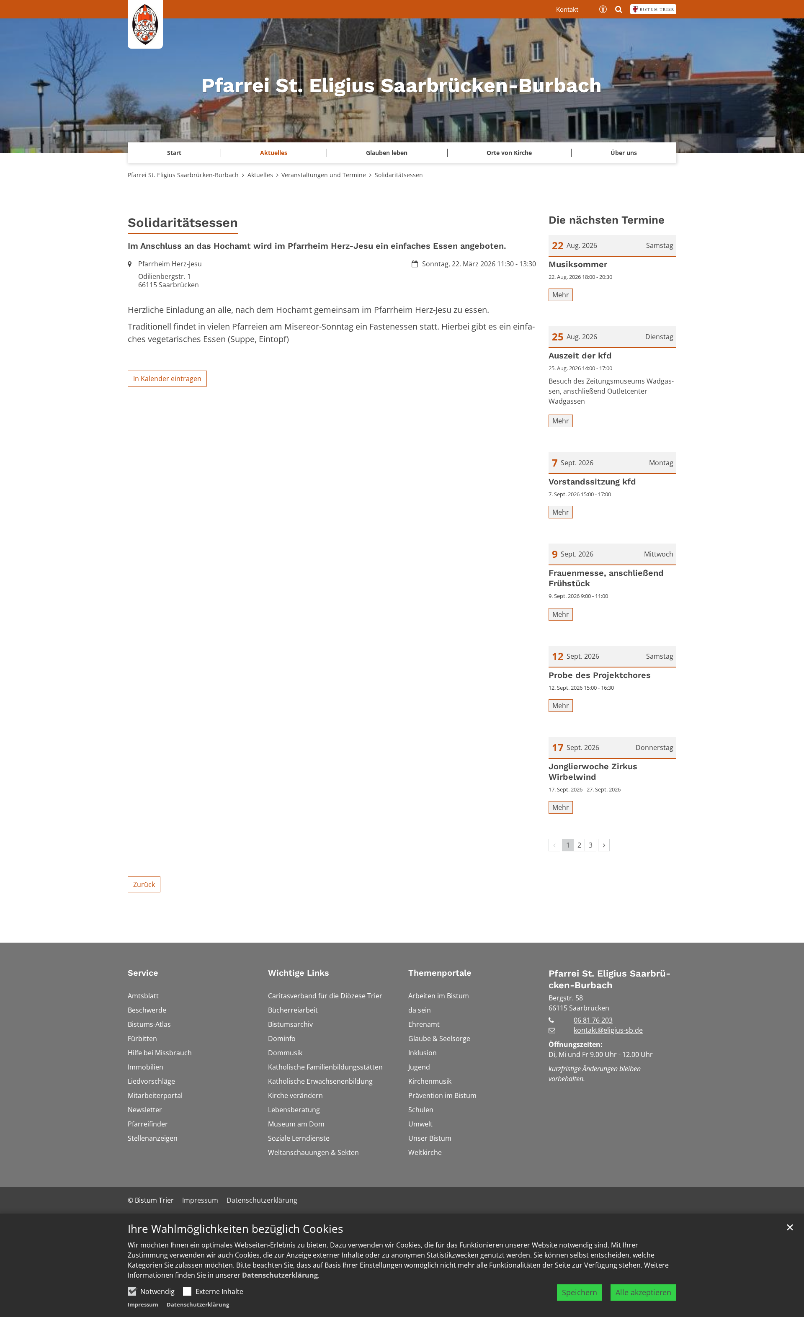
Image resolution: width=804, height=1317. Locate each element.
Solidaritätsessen (399, 175)
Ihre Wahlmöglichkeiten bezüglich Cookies (235, 1229)
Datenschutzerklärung (280, 1275)
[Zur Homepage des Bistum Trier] (653, 9)
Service (143, 973)
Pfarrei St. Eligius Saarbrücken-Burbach (183, 175)
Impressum (143, 1304)
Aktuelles (260, 175)
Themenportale (440, 973)
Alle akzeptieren (643, 1292)
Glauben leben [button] (386, 153)
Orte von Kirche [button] (509, 153)
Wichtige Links (298, 973)
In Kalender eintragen (167, 378)
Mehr (560, 294)
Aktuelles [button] (273, 153)
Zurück (144, 884)
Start (174, 153)
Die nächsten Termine (607, 220)
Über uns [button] (624, 153)
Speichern (579, 1292)
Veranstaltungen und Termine (323, 175)
